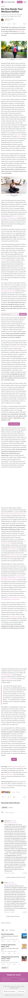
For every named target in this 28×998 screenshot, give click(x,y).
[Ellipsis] (26, 821)
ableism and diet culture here (14, 555)
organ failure (17, 135)
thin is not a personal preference (13, 290)
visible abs (4, 260)
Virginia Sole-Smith (9, 19)
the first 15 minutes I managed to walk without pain (12, 217)
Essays (3, 6)
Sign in (25, 2)
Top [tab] (3, 930)
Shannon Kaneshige (11, 580)
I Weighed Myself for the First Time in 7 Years (10, 957)
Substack (7, 995)
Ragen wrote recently (6, 679)
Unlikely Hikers (12, 578)
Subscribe (19, 2)
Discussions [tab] (12, 930)
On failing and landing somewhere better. (9, 936)
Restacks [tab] (11, 807)
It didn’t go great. (5, 960)
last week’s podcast (8, 774)
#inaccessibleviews (12, 549)
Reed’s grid (19, 137)
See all (4, 967)
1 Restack (18, 792)
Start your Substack (10, 991)
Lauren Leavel (11, 597)
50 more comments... (6, 923)
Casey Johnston (15, 599)
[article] (14, 937)
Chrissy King (19, 597)
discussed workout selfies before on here (14, 514)
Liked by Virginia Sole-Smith (11, 822)
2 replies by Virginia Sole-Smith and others (16, 877)
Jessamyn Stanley (19, 576)
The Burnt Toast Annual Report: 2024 (8, 945)
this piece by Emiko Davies (18, 766)
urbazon (12, 59)
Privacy (18, 986)
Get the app (21, 991)
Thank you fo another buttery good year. (10, 949)
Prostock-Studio (14, 195)
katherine (6, 820)
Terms (22, 986)
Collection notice (14, 987)
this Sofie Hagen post (7, 675)
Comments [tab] (4, 807)
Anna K (6, 882)
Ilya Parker (19, 578)
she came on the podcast (15, 616)
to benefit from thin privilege (17, 347)
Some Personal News (7, 934)
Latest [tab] (6, 930)
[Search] (25, 930)
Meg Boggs (4, 578)
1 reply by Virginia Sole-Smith (12, 916)
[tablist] (7, 807)
